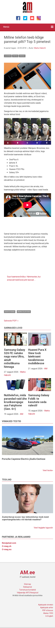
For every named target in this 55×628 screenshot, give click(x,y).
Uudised (8, 56)
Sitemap (27, 584)
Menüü (6, 27)
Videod (22, 56)
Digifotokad (10, 311)
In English (49, 616)
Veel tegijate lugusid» (43, 527)
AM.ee (27, 572)
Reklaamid (27, 587)
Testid (15, 56)
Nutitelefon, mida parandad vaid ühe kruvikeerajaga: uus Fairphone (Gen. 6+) (15, 402)
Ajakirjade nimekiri (45, 605)
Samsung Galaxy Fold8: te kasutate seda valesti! (38, 400)
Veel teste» (48, 470)
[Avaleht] (27, 7)
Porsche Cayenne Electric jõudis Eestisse (23, 459)
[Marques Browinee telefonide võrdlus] (27, 76)
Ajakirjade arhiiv (46, 608)
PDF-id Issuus (47, 610)
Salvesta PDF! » (11, 320)
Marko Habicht (40, 48)
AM (45, 368)
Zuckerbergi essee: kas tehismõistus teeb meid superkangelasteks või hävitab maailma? (25, 518)
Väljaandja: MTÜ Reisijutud (27, 593)
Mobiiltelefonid (24, 311)
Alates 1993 (48, 613)
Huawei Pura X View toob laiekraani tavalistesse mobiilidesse (37, 356)
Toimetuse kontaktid (27, 590)
